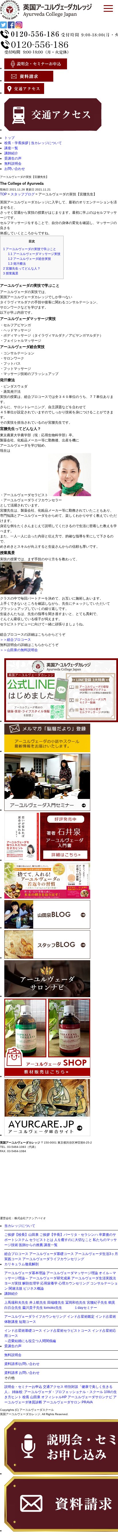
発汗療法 (17, 263)
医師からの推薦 (31, 1245)
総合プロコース (16, 1254)
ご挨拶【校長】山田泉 (21, 1235)
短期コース (27, 1322)
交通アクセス (53, 1387)
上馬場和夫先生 (16, 1303)
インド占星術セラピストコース (67, 1331)
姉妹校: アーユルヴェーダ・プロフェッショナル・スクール (57, 1392)
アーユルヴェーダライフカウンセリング (53, 1259)
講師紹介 (11, 153)
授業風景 (10, 273)
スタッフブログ (23, 194)
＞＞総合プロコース (15, 640)
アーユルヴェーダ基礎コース (51, 1254)
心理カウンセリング (73, 1283)
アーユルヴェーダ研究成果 (49, 1278)
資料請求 (11, 1373)
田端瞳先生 (55, 1303)
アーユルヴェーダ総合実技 (29, 258)
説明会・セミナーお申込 (23, 1387)
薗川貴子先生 (32, 1308)
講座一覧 (11, 148)
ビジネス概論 (33, 1288)
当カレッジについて (19, 1226)
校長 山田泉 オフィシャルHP (44, 1397)
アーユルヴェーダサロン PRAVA (68, 1402)
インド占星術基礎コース (23, 1331)
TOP (3, 194)
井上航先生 (37, 1303)
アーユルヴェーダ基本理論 (25, 1273)
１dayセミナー (85, 1308)
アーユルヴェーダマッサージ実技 (34, 254)
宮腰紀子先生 (97, 1303)
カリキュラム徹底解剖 (21, 1264)
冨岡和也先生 (75, 1303)
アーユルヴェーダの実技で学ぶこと (29, 249)
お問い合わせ (14, 169)
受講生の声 (12, 158)
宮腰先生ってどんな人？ (21, 268)
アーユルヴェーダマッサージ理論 (72, 1273)
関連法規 (15, 1288)
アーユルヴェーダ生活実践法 (93, 1278)
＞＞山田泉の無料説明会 (19, 650)
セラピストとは (41, 1240)
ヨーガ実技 (12, 1283)
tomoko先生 (53, 1308)
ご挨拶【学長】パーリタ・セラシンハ (69, 1235)
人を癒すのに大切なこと (73, 1240)
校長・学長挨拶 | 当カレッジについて (33, 143)
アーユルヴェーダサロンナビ (90, 1397)
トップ (9, 138)
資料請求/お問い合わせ (22, 1364)
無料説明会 (12, 164)
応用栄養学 (49, 1283)
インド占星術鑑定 (81, 1317)
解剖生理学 (31, 1283)
